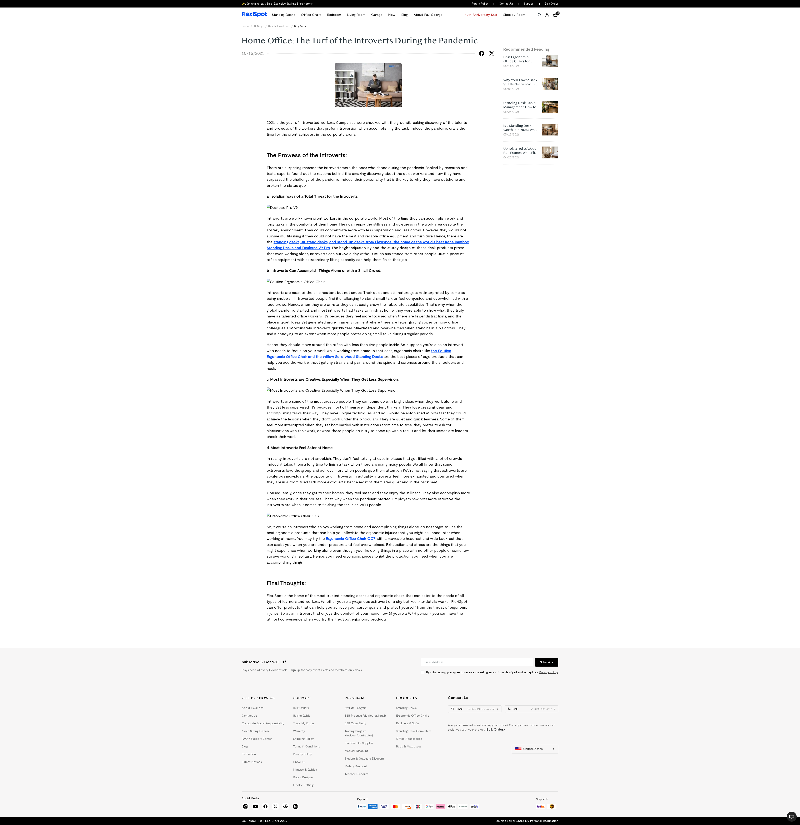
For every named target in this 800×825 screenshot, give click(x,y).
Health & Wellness (279, 26)
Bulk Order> (495, 729)
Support (529, 3)
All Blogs (259, 26)
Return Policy (480, 3)
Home (245, 26)
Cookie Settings (303, 785)
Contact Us (506, 3)
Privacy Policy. (548, 672)
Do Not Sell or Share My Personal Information (527, 820)
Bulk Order (551, 3)
